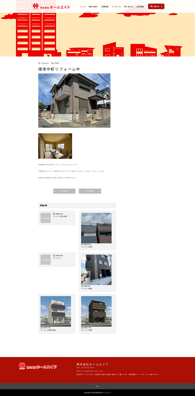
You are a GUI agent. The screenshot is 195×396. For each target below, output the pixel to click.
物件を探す (93, 7)
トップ (82, 7)
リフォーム (116, 7)
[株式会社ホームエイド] (51, 6)
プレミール (57, 258)
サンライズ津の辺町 (60, 216)
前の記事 (64, 191)
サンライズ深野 (86, 247)
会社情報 (140, 7)
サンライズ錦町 (86, 288)
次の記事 (90, 191)
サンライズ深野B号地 (48, 330)
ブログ (56, 63)
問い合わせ (128, 7)
